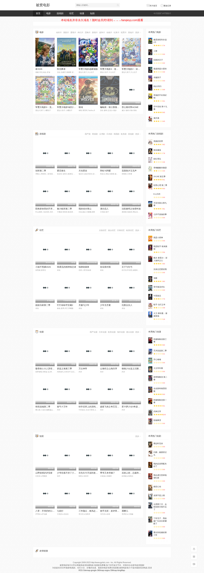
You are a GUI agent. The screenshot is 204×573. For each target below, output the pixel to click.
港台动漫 (130, 332)
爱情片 (73, 32)
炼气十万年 (62, 406)
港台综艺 (112, 230)
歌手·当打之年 (159, 305)
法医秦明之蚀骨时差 (131, 209)
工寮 (155, 51)
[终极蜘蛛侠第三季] (150, 340)
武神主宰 (157, 411)
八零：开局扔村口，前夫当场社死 (51, 511)
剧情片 (95, 32)
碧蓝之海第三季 (64, 368)
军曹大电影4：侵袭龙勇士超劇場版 (116, 69)
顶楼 (155, 278)
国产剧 (88, 134)
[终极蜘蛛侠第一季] (150, 401)
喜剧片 (66, 32)
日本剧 (109, 134)
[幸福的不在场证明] (150, 96)
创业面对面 (105, 267)
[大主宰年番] (150, 369)
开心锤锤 (157, 359)
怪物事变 (157, 420)
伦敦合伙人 (127, 305)
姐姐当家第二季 (42, 305)
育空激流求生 (159, 287)
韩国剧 (116, 134)
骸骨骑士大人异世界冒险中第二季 (51, 368)
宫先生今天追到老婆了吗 (90, 473)
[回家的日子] (150, 61)
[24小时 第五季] (150, 178)
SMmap (113, 570)
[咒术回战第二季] (150, 352)
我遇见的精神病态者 (66, 267)
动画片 (109, 32)
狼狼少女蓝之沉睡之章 (132, 368)
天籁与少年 (84, 305)
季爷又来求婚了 (107, 473)
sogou (107, 570)
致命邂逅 (157, 150)
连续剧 (60, 13)
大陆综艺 (102, 230)
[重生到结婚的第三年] (150, 533)
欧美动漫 (112, 332)
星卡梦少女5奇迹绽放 (132, 406)
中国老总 (157, 296)
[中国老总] (150, 297)
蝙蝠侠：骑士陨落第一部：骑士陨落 (117, 107)
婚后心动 (157, 487)
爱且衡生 (61, 171)
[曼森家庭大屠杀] (150, 70)
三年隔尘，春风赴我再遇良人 (92, 511)
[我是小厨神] (150, 239)
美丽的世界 (158, 141)
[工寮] (150, 52)
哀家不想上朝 (159, 495)
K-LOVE (156, 194)
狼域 (81, 107)
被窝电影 (43, 5)
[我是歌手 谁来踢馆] (150, 247)
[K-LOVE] (150, 195)
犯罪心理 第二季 (160, 185)
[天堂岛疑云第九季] (150, 204)
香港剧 (95, 134)
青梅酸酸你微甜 (160, 168)
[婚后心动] (150, 488)
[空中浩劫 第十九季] (150, 108)
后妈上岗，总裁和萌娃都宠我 (135, 473)
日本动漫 (102, 332)
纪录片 (116, 32)
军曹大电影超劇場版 (88, 69)
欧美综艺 (130, 230)
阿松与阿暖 (105, 171)
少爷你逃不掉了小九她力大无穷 (72, 473)
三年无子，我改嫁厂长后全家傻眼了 (160, 521)
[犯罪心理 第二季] (150, 186)
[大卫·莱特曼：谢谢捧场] (150, 314)
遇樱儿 (125, 511)
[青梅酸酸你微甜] (150, 169)
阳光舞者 (61, 69)
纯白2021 (157, 86)
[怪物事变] (150, 421)
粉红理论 (157, 159)
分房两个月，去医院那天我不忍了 (160, 507)
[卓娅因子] (150, 79)
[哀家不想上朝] (150, 496)
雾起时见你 (158, 443)
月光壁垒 (83, 171)
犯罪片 (124, 32)
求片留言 (153, 6)
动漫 (82, 13)
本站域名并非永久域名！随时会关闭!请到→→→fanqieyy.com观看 (102, 20)
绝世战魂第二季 (42, 406)
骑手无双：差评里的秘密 (111, 511)
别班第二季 (40, 171)
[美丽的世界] (150, 142)
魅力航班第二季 (64, 209)
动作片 (59, 32)
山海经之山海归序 (108, 368)
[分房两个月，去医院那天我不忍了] (150, 505)
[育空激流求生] (150, 288)
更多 (137, 32)
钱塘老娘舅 (84, 267)
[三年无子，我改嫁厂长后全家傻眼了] (150, 519)
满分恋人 (104, 209)
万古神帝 (83, 368)
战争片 (102, 32)
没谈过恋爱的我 (160, 269)
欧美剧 (124, 134)
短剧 (92, 13)
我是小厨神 (158, 238)
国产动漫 (93, 332)
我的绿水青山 (85, 209)
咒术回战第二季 (160, 351)
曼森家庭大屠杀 (160, 69)
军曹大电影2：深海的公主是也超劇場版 (140, 69)
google (94, 570)
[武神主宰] (150, 412)
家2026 (38, 69)
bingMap (121, 570)
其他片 (131, 32)
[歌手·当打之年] (150, 306)
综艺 (71, 13)
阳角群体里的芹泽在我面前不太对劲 (52, 209)
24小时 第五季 (159, 177)
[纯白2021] (150, 87)
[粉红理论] (150, 160)
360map (100, 570)
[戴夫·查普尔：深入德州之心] (150, 259)
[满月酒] (150, 119)
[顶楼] (150, 279)
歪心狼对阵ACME (130, 107)
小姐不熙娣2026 (43, 267)
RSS (81, 570)
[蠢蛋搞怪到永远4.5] (150, 41)
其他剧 (131, 134)
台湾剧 (102, 134)
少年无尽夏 (105, 305)
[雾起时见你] (150, 445)
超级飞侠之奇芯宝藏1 (110, 406)
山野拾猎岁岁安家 (43, 473)
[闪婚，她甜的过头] (150, 453)
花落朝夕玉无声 (129, 171)
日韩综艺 (121, 230)
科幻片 (80, 32)
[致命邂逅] (150, 151)
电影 (48, 13)
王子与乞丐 (127, 267)
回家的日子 (158, 60)
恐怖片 (88, 32)
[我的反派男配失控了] (150, 465)
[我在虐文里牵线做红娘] (150, 476)
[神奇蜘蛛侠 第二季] (150, 378)
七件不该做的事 (160, 214)
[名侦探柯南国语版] (150, 390)
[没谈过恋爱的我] (150, 270)
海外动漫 (121, 332)
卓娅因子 (157, 77)
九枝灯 (60, 511)
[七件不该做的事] (150, 215)
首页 (38, 13)
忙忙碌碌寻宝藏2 (65, 305)
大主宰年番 (158, 368)
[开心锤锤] (150, 361)
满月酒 (156, 118)
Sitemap (86, 570)
